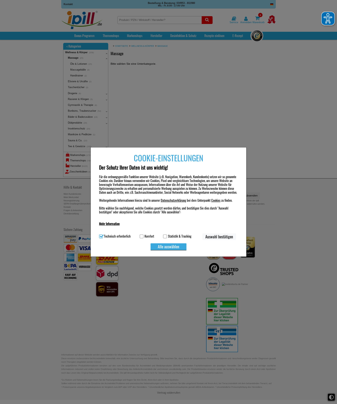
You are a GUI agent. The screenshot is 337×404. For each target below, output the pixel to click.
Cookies (215, 200)
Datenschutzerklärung (173, 200)
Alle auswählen (168, 247)
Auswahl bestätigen (219, 237)
